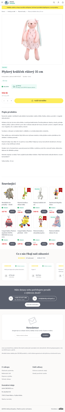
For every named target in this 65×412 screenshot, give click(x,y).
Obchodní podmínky (8, 370)
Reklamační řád (6, 373)
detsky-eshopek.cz (11, 409)
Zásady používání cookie (39, 373)
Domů (3, 11)
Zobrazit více (41, 258)
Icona (29, 76)
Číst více (5, 81)
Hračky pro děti (11, 11)
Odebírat (45, 335)
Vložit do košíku (40, 101)
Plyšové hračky (22, 11)
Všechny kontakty (33, 305)
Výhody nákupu (6, 379)
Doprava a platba (7, 376)
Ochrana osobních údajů (39, 370)
